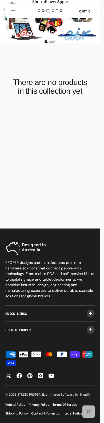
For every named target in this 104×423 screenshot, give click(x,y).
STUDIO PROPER (29, 394)
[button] (14, 11)
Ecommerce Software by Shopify (66, 394)
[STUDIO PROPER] (50, 11)
